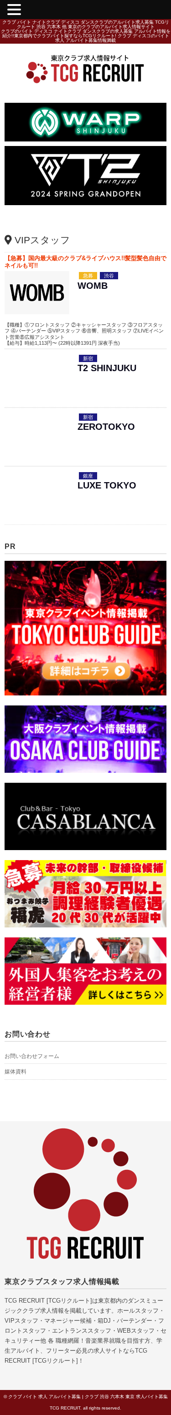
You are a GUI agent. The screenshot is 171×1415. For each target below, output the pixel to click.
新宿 (88, 358)
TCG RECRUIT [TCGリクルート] (48, 1300)
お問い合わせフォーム (32, 1056)
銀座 (88, 475)
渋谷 (109, 275)
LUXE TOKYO (107, 485)
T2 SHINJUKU (107, 368)
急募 (88, 275)
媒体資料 (15, 1071)
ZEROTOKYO (106, 427)
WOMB (93, 286)
